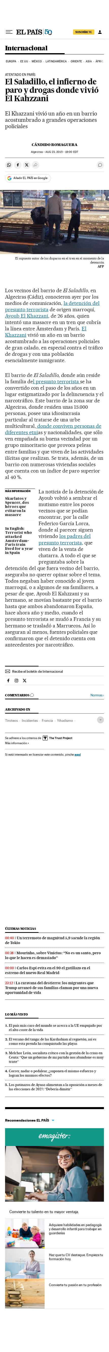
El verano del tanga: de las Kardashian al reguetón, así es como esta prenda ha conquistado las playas (52, 1041)
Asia (89, 61)
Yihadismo (65, 720)
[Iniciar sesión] (100, 32)
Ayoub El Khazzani (26, 316)
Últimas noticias (20, 929)
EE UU (24, 61)
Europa (11, 61)
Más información (16, 743)
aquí (78, 754)
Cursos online (54, 1137)
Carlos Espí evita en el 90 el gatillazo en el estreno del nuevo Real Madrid (47, 970)
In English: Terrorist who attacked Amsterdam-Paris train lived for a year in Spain (19, 541)
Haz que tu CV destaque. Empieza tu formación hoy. (76, 1257)
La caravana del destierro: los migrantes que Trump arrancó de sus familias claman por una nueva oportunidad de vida (51, 988)
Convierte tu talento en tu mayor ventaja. (44, 1211)
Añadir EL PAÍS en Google (30, 178)
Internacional (26, 48)
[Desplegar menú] (9, 32)
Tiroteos (11, 720)
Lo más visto (16, 1014)
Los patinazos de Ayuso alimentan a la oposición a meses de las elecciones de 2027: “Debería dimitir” (55, 1087)
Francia (47, 720)
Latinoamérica (56, 61)
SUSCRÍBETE (83, 32)
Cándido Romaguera (55, 144)
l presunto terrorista (56, 381)
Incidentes (30, 720)
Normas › (97, 695)
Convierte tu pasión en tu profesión (75, 1285)
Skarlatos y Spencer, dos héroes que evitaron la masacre (17, 507)
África (100, 61)
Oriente (76, 61)
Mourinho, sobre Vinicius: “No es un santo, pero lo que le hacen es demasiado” (53, 955)
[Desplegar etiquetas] (100, 719)
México (37, 61)
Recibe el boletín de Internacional (37, 671)
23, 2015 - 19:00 (61, 152)
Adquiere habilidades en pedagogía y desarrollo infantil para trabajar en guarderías (75, 1229)
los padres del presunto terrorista (65, 539)
